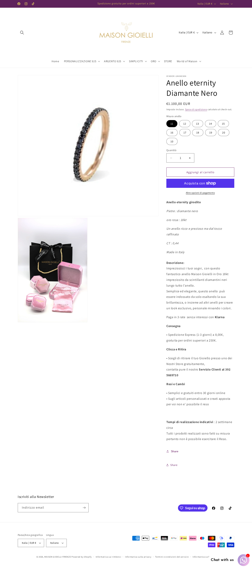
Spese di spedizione (196, 109)
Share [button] (174, 465)
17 (184, 132)
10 (171, 141)
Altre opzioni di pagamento (200, 192)
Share (174, 451)
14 (210, 123)
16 (171, 132)
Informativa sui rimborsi (108, 556)
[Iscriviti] (84, 507)
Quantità (171, 150)
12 (184, 123)
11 (171, 123)
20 (223, 132)
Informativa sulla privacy (138, 556)
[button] (22, 32)
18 (197, 132)
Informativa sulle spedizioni (207, 556)
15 (223, 123)
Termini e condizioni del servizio (172, 556)
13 (197, 123)
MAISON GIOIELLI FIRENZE (57, 556)
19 (210, 132)
